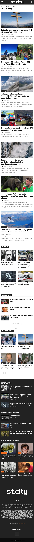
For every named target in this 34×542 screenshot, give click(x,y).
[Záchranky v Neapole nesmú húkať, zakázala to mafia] (25, 276)
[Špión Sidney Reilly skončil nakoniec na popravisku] (8, 255)
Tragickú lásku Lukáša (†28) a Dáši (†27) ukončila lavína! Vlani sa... (17, 129)
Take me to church (15, 415)
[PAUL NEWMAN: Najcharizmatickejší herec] (5, 309)
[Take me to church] (5, 417)
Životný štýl (3, 59)
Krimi (2, 27)
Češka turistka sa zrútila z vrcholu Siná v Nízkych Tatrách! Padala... (16, 31)
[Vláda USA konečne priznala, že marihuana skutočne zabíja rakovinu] (8, 448)
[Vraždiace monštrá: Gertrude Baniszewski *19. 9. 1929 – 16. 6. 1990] (25, 448)
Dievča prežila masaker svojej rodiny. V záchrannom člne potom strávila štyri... (8, 284)
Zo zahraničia (4, 125)
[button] (31, 2)
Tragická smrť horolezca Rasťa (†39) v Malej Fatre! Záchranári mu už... (16, 63)
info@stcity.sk (21, 523)
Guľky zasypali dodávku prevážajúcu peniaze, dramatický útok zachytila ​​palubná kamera (20, 396)
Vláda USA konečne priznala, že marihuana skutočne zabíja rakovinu (8, 456)
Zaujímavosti (4, 191)
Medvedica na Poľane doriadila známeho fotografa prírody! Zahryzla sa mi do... (17, 196)
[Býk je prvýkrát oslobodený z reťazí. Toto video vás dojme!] (25, 467)
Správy (2, 157)
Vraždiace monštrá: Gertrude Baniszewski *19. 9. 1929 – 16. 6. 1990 (25, 456)
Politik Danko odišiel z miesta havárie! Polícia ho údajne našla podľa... (25, 367)
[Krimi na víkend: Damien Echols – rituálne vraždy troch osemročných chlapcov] (8, 467)
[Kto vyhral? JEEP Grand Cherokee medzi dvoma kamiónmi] (5, 317)
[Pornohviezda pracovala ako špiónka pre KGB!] (5, 301)
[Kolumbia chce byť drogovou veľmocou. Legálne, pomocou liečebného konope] (5, 433)
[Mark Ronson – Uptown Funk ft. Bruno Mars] (5, 425)
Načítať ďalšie (16, 324)
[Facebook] (17, 534)
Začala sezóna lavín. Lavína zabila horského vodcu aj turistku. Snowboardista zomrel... (14, 162)
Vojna (2, 363)
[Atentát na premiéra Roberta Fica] (8, 339)
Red (2, 100)
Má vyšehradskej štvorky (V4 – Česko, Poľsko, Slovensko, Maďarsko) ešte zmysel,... (8, 367)
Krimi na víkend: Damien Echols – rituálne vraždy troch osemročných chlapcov (8, 475)
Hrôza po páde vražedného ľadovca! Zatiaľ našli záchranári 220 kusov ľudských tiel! (15, 96)
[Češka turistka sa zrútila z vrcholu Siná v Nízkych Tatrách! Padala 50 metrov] (17, 20)
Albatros (3, 34)
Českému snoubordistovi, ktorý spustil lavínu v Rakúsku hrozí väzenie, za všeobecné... (16, 232)
